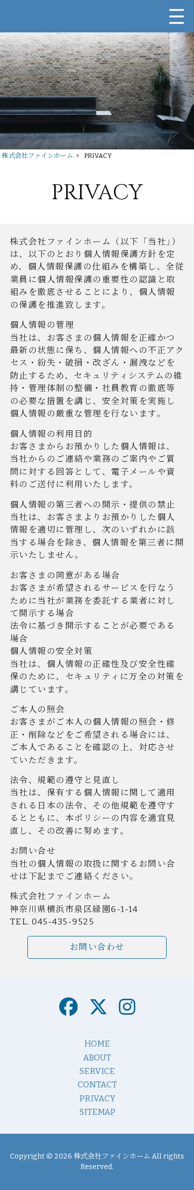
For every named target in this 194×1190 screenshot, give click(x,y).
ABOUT (97, 1057)
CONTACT (97, 1084)
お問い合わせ (97, 947)
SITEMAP (97, 1112)
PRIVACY (97, 1098)
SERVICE (97, 1071)
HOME (97, 1044)
